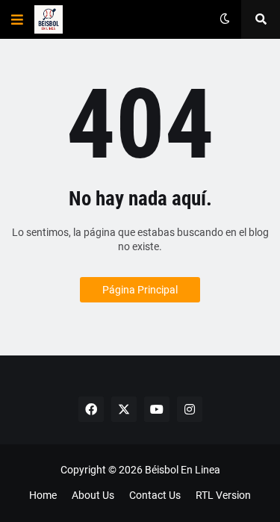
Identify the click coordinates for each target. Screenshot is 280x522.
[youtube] (156, 409)
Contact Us (155, 495)
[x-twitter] (124, 409)
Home (43, 495)
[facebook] (91, 409)
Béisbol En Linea (182, 470)
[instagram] (189, 409)
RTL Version (223, 495)
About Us (93, 495)
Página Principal (140, 290)
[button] (17, 19)
